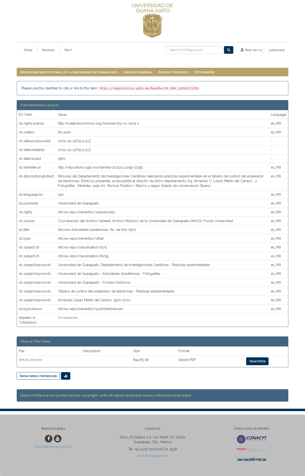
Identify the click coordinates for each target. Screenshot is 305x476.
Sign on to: (253, 50)
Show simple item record (38, 376)
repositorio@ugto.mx (152, 455)
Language (277, 50)
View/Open (257, 361)
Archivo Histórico (173, 72)
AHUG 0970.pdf (30, 360)
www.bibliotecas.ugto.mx (53, 446)
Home (28, 50)
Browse (48, 50)
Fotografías (204, 72)
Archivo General (138, 72)
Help (68, 50)
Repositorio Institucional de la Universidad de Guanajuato (69, 72)
